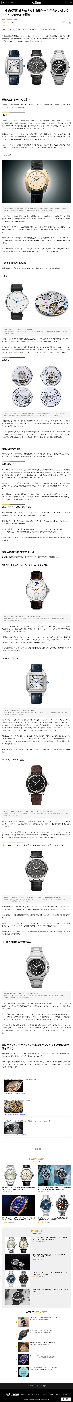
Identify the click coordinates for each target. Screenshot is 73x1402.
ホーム (3, 19)
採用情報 (65, 1394)
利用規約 (38, 1394)
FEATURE (9, 19)
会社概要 (23, 1394)
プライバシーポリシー (48, 1394)
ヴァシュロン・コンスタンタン (47, 29)
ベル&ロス (31, 29)
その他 (15, 19)
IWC (4, 29)
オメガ (12, 29)
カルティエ (20, 29)
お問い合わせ (31, 1394)
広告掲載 (58, 1394)
